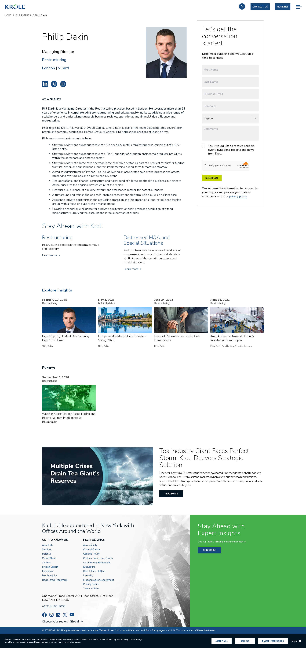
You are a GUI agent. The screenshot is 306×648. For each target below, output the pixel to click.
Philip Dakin (45, 84)
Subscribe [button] (209, 550)
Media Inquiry (49, 575)
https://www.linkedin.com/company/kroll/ (58, 615)
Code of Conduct (92, 549)
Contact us (260, 6)
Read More (171, 493)
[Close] (300, 641)
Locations (47, 571)
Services (46, 549)
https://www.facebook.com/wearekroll (44, 614)
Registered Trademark (54, 580)
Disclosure (89, 566)
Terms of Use (91, 588)
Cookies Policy (91, 553)
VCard (63, 68)
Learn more (49, 255)
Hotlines (282, 6)
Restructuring (54, 60)
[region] (153, 641)
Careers (46, 562)
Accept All (221, 641)
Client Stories (50, 558)
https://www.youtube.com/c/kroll (71, 614)
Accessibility (90, 545)
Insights (46, 553)
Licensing (88, 575)
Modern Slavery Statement (98, 580)
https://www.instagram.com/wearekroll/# (51, 615)
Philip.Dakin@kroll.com (63, 84)
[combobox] (77, 622)
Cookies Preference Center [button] (98, 558)
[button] (242, 6)
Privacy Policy (91, 584)
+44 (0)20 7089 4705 (54, 84)
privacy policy (238, 196)
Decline (245, 641)
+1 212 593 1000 (54, 606)
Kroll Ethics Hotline (94, 571)
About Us (47, 545)
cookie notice (54, 642)
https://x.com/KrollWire (65, 615)
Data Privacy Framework (97, 562)
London (48, 68)
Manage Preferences (273, 641)
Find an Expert (50, 566)
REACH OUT (211, 178)
